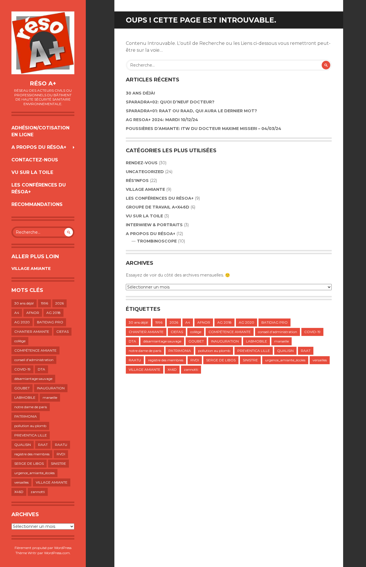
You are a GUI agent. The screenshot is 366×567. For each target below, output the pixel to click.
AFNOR (32, 312)
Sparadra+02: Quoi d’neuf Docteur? (170, 102)
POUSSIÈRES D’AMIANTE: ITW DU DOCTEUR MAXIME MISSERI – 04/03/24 (203, 128)
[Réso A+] (42, 42)
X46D (18, 492)
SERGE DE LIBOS (29, 463)
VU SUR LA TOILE (32, 172)
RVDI (61, 454)
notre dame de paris (30, 407)
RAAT (43, 444)
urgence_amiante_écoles (34, 473)
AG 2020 (22, 322)
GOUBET (22, 388)
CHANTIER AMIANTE (31, 331)
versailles (21, 482)
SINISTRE (58, 463)
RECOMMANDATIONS (37, 204)
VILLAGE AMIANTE (31, 268)
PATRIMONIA (25, 416)
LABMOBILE (24, 397)
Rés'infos (137, 180)
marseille (50, 397)
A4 (16, 312)
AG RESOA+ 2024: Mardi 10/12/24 (162, 119)
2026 (59, 303)
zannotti (38, 492)
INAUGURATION (51, 388)
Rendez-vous (142, 162)
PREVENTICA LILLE (30, 435)
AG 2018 (53, 312)
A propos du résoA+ (38, 147)
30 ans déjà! (24, 303)
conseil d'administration (33, 360)
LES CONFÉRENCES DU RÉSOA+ (38, 188)
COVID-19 (22, 369)
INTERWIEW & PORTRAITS (154, 224)
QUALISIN (22, 444)
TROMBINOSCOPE (157, 241)
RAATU (61, 444)
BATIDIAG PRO (50, 322)
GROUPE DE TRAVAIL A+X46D (157, 207)
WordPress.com (57, 553)
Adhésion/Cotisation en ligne (40, 131)
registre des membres (31, 454)
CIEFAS (62, 331)
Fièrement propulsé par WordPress (43, 548)
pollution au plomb (30, 426)
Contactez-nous (34, 160)
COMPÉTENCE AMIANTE (35, 350)
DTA (41, 369)
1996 (44, 303)
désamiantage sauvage (33, 378)
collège (19, 341)
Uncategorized (145, 171)
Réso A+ (43, 83)
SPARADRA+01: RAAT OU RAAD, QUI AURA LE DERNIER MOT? (191, 110)
